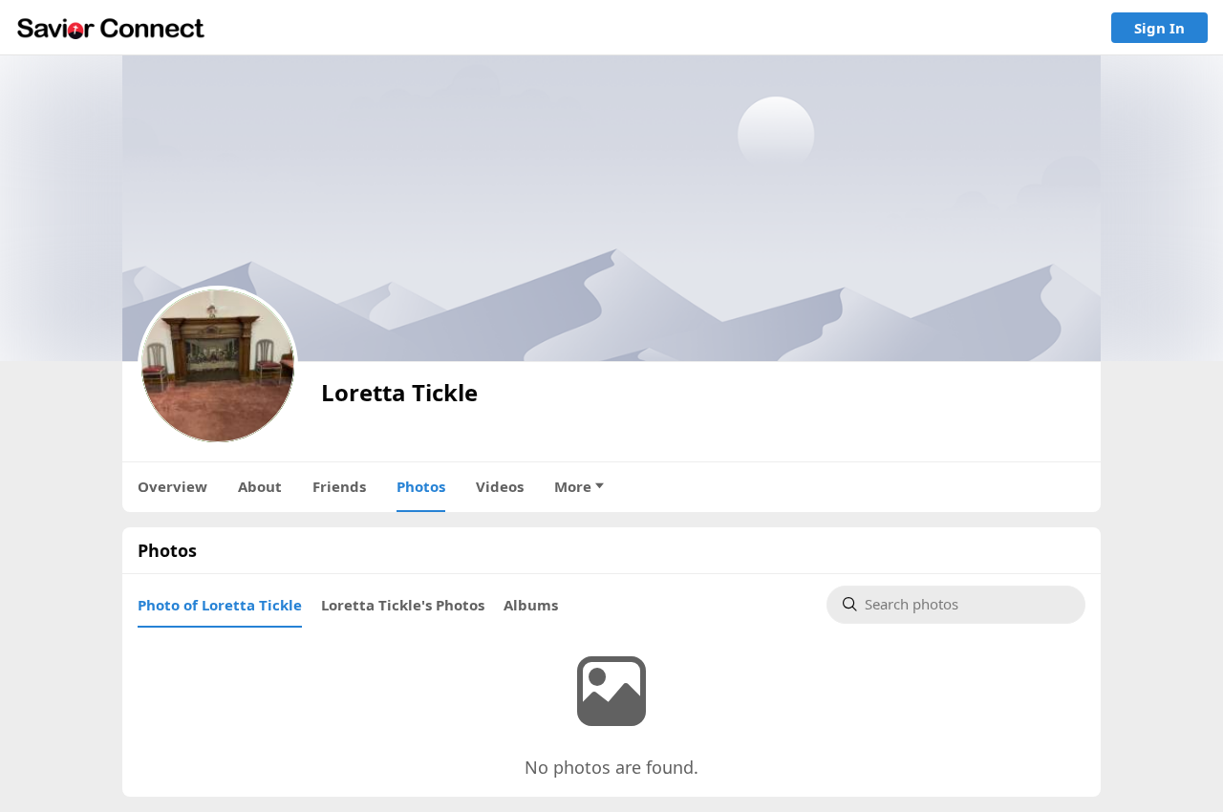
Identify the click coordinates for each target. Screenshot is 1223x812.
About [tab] (260, 486)
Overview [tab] (172, 486)
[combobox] (967, 605)
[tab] (220, 605)
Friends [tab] (339, 486)
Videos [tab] (500, 486)
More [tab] (572, 486)
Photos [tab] (421, 486)
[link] (110, 27)
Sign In (1159, 27)
